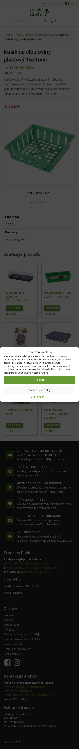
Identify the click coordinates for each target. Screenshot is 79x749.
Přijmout (39, 379)
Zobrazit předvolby (39, 390)
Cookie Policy (37, 397)
